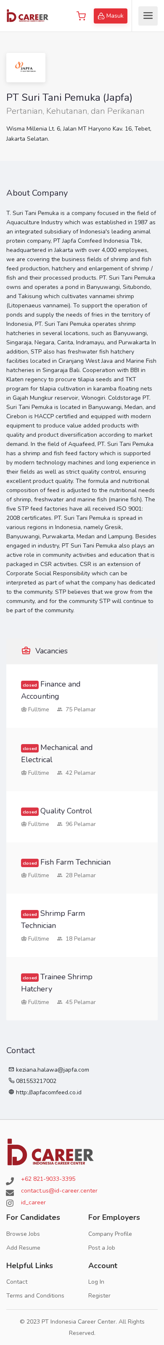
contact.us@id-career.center (59, 1191)
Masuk (115, 16)
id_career (33, 1202)
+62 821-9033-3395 (48, 1179)
